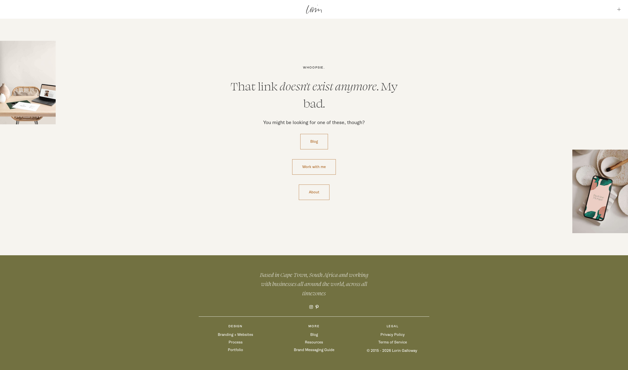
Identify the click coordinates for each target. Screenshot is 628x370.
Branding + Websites (235, 334)
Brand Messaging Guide (314, 350)
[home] (314, 9)
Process (236, 342)
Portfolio (235, 350)
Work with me (314, 167)
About (314, 192)
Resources (314, 342)
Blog (314, 141)
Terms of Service (392, 342)
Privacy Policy (392, 334)
